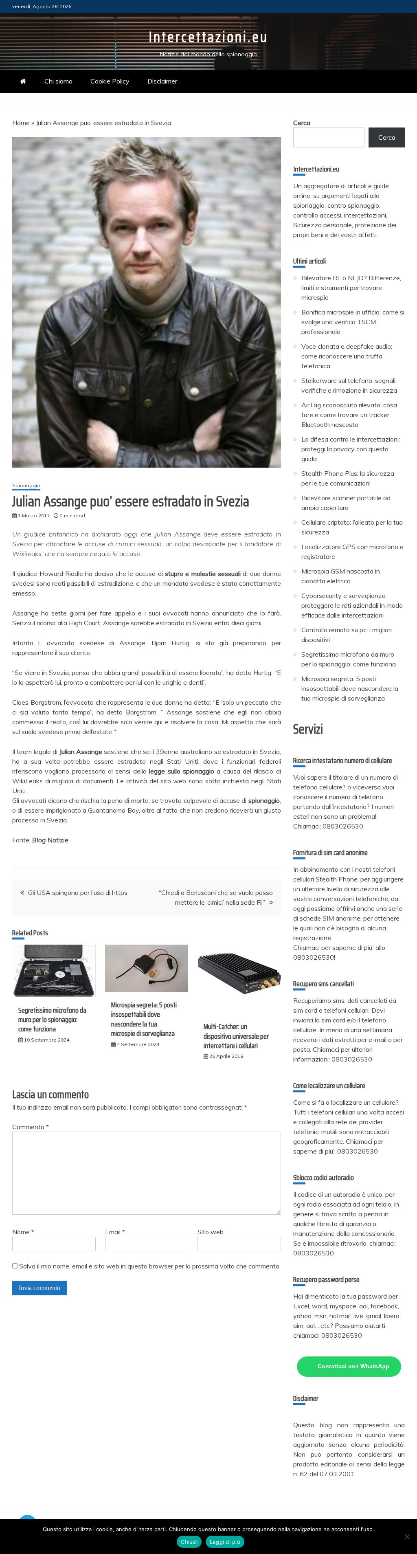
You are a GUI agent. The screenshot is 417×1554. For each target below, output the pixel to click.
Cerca (301, 123)
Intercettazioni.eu (208, 36)
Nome (23, 1232)
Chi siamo (58, 81)
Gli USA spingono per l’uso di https (77, 892)
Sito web (211, 1232)
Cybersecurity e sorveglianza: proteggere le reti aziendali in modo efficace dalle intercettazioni (352, 605)
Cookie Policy (109, 81)
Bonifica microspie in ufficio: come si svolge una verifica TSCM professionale (352, 322)
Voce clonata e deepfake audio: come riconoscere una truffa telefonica (346, 356)
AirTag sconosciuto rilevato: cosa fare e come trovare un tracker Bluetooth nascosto (349, 415)
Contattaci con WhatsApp (353, 1366)
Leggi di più (225, 1542)
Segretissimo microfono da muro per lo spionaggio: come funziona (52, 1019)
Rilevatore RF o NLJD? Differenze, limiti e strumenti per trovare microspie (351, 287)
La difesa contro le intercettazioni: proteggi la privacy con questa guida (350, 449)
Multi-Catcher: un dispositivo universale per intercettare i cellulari (236, 1036)
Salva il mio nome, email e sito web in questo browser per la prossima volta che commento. (150, 1266)
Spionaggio (26, 485)
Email (115, 1232)
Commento (30, 1127)
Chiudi (189, 1542)
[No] (407, 1536)
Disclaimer (162, 81)
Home (21, 123)
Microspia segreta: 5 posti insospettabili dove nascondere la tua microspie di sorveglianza (144, 1019)
